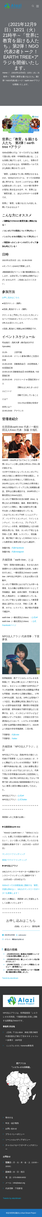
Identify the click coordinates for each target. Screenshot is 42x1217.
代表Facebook (18, 548)
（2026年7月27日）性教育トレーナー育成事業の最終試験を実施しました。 (22, 971)
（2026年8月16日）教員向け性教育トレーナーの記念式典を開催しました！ (22, 955)
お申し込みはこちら (10, 297)
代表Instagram (18, 552)
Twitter (14, 738)
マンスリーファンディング (13, 854)
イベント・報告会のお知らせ (14, 939)
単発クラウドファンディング (14, 860)
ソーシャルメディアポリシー (17, 1140)
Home (5, 73)
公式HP (34, 617)
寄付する (9, 1118)
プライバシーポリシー (14, 1134)
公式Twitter (22, 799)
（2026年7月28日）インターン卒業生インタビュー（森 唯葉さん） (22, 966)
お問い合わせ (11, 1129)
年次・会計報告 (12, 1123)
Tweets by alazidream (10, 978)
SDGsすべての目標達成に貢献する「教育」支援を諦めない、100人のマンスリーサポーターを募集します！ (21, 889)
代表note (15, 735)
